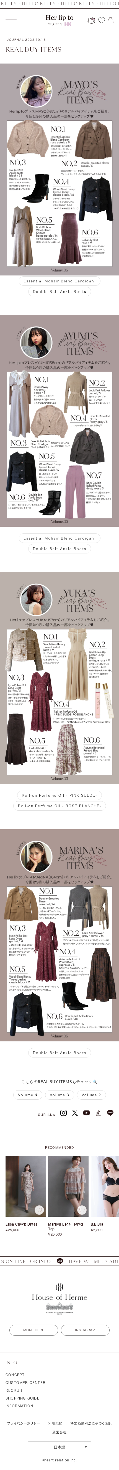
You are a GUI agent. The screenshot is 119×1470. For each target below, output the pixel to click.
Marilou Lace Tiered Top (65, 1226)
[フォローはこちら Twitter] (75, 1113)
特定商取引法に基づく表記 (91, 1423)
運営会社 (59, 1432)
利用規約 (55, 1423)
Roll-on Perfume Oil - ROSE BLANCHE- (59, 806)
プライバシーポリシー (23, 1423)
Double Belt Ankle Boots (59, 291)
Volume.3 (59, 1095)
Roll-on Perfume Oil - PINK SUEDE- (59, 795)
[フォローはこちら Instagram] (63, 1113)
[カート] (110, 20)
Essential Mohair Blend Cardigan (60, 281)
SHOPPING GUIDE (23, 1398)
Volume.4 (28, 1095)
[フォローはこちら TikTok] (98, 1113)
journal (26, 39)
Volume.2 (91, 1095)
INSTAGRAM (85, 1330)
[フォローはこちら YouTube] (86, 1113)
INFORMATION (19, 1406)
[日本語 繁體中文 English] (59, 1446)
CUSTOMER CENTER (26, 1382)
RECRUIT (14, 1390)
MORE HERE (33, 1330)
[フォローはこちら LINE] (110, 1113)
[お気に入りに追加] (39, 1210)
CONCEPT (15, 1375)
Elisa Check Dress (22, 1224)
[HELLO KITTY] (91, 20)
